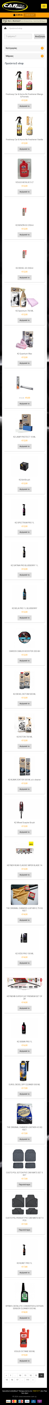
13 (36, 1375)
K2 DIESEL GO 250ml (24, 268)
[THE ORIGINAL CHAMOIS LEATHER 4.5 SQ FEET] (24, 1114)
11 (25, 1375)
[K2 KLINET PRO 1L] (24, 1249)
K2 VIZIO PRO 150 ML (25, 953)
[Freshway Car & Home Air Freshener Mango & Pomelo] (24, 81)
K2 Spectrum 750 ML (24, 311)
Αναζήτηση (40, 36)
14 (41, 1375)
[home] (5, 28)
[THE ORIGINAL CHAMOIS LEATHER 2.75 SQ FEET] (24, 895)
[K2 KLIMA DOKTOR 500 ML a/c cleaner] (24, 766)
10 (20, 1375)
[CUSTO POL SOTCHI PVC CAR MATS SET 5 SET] (24, 1159)
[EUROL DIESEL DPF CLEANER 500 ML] (24, 1071)
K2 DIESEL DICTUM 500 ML (24, 694)
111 (27, 1380)
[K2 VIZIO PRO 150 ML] (24, 940)
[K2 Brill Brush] (24, 466)
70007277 (36, 1391)
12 (31, 1375)
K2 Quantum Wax (24, 354)
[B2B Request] (24, 21)
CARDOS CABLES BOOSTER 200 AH (24, 651)
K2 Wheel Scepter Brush (24, 822)
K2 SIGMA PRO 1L (24, 1042)
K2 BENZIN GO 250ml (24, 225)
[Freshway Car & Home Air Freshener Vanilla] (24, 126)
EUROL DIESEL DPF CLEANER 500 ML (24, 1084)
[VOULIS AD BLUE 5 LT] (24, 169)
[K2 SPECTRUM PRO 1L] (24, 509)
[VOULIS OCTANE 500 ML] (24, 1338)
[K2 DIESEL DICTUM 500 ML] (24, 680)
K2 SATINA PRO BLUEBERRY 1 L (24, 565)
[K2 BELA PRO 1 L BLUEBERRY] (24, 595)
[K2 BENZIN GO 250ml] (24, 211)
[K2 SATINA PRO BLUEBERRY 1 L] (24, 552)
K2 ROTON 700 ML (24, 737)
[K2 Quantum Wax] (24, 340)
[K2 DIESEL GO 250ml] (24, 254)
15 (7, 1380)
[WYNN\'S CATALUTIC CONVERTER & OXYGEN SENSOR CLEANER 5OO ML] (24, 1292)
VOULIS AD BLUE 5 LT (25, 182)
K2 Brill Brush (24, 480)
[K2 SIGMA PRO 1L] (24, 1028)
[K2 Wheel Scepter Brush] (24, 809)
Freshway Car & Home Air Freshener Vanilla (24, 139)
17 (17, 1380)
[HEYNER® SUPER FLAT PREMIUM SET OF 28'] (24, 983)
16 (12, 1380)
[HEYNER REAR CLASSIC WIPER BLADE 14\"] (24, 852)
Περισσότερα (24, 1184)
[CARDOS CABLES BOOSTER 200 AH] (24, 637)
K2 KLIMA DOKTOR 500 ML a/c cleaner (24, 780)
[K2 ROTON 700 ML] (24, 723)
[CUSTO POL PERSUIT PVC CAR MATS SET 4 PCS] (24, 1204)
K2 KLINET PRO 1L (24, 1263)
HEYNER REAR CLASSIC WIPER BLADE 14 (24, 865)
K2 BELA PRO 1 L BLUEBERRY (24, 608)
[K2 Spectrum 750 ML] (24, 297)
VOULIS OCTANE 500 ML (24, 1351)
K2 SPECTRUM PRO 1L (24, 523)
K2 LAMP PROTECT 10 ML (24, 437)
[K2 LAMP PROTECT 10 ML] (24, 423)
